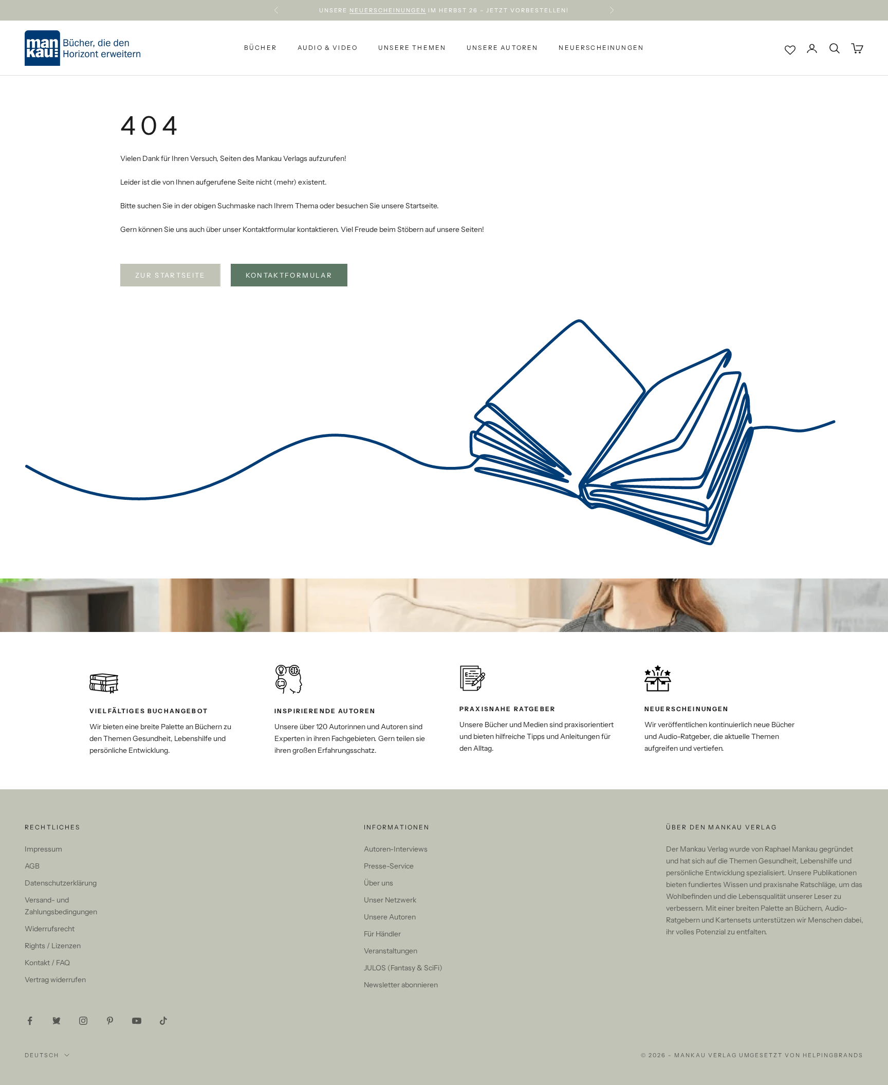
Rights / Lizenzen (53, 945)
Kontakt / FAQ (47, 962)
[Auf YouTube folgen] (137, 1021)
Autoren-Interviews (396, 849)
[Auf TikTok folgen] (163, 1021)
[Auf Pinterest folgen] (110, 1021)
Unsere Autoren (502, 48)
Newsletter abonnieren (401, 984)
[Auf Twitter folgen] (56, 1021)
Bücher (260, 48)
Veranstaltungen (390, 950)
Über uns (378, 883)
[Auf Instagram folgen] (83, 1021)
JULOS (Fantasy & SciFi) (403, 967)
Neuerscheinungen (387, 10)
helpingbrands (833, 1055)
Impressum (43, 849)
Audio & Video (328, 48)
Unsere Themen (412, 48)
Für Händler (382, 933)
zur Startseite (170, 275)
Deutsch (42, 1055)
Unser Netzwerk (390, 900)
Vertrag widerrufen (55, 979)
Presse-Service (389, 866)
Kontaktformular (289, 275)
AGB (32, 866)
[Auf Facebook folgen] (30, 1021)
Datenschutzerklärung (61, 883)
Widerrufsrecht (50, 928)
